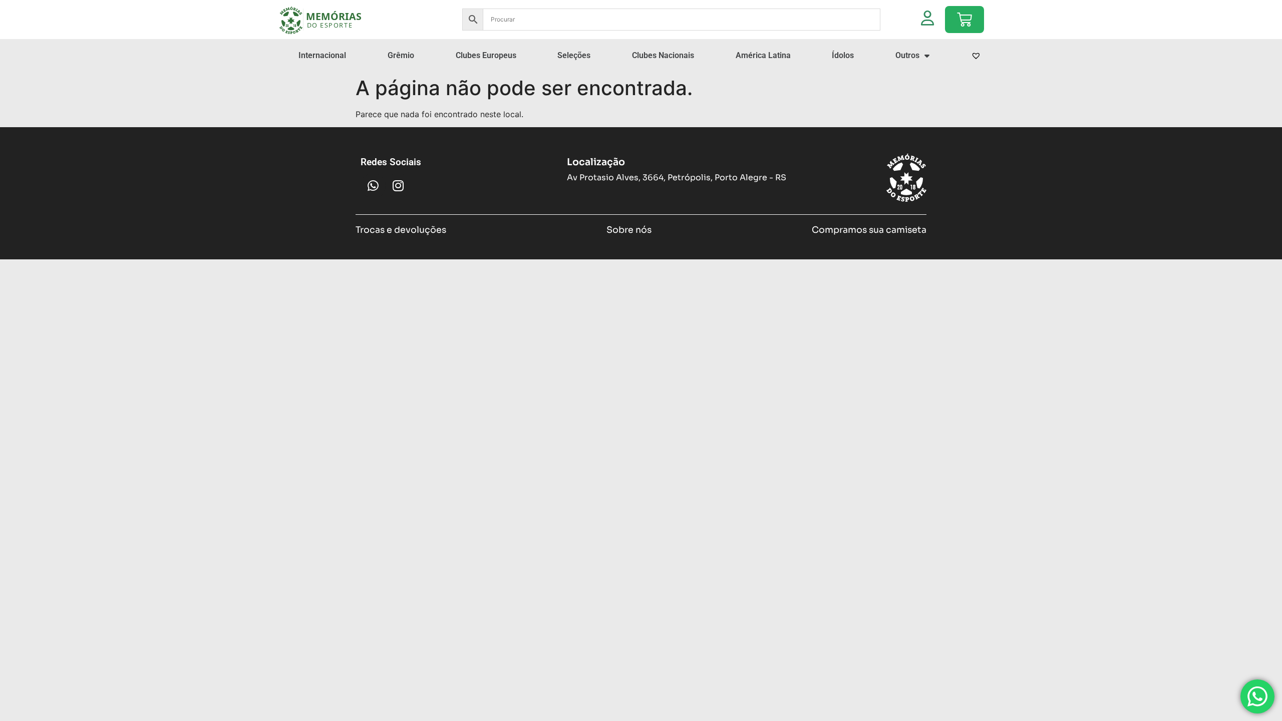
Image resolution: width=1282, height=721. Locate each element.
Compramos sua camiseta (869, 229)
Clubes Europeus (486, 55)
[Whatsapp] (373, 185)
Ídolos (843, 55)
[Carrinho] (964, 19)
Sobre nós (629, 229)
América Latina (763, 55)
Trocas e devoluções (401, 229)
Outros (907, 55)
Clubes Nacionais (663, 55)
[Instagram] (398, 185)
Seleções (573, 55)
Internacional (322, 55)
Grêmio (401, 55)
